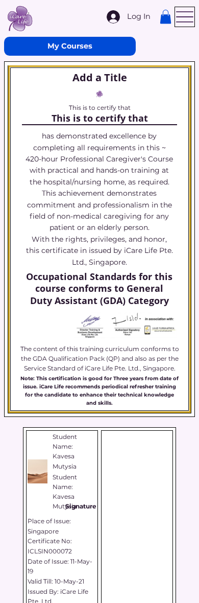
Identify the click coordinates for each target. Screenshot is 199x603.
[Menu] (185, 17)
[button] (165, 17)
